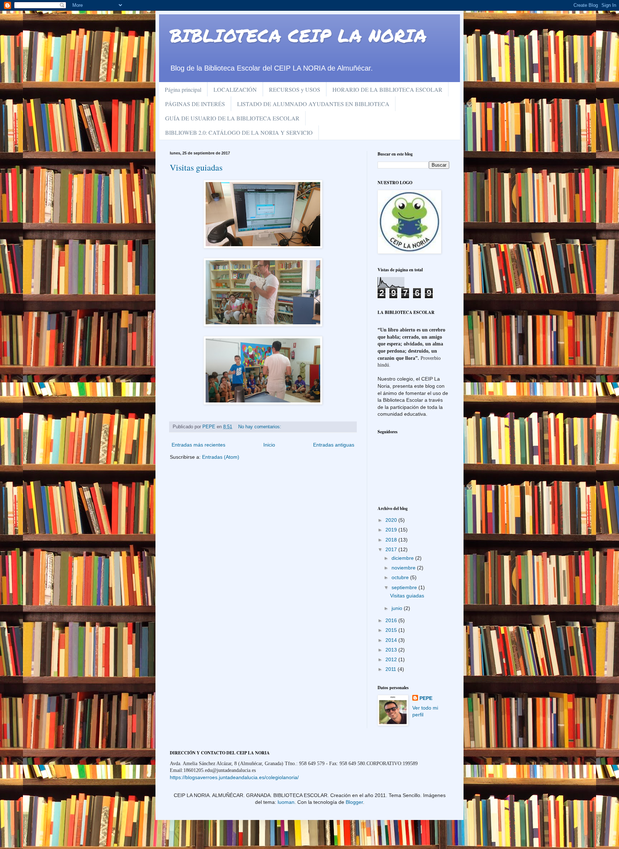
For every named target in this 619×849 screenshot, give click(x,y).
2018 (391, 540)
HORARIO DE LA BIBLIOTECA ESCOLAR (387, 89)
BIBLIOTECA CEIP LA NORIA (298, 35)
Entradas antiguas (333, 445)
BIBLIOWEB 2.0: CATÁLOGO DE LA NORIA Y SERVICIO (239, 132)
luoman (286, 802)
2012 (391, 659)
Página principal (183, 89)
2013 (391, 650)
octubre (401, 577)
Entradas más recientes (198, 445)
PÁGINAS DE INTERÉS (195, 104)
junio (398, 608)
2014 (391, 640)
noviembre (404, 568)
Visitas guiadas (196, 167)
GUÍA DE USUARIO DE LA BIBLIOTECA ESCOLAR (232, 118)
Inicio (269, 445)
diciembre (403, 558)
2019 (391, 530)
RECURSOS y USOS (294, 89)
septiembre (405, 587)
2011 (391, 669)
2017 (391, 549)
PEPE (425, 698)
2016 (391, 620)
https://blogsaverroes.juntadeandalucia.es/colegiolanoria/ (234, 777)
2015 (391, 630)
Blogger (354, 802)
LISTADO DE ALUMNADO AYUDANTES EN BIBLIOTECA (313, 104)
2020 (391, 520)
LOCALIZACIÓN (235, 89)
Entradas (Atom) (220, 457)
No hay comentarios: (260, 426)
